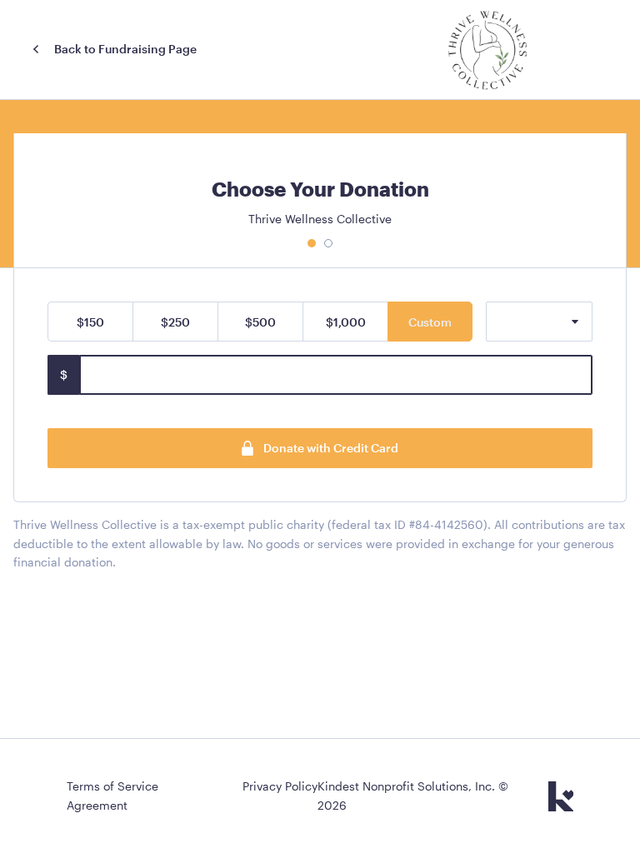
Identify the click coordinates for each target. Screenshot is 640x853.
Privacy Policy (280, 786)
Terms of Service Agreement (112, 795)
